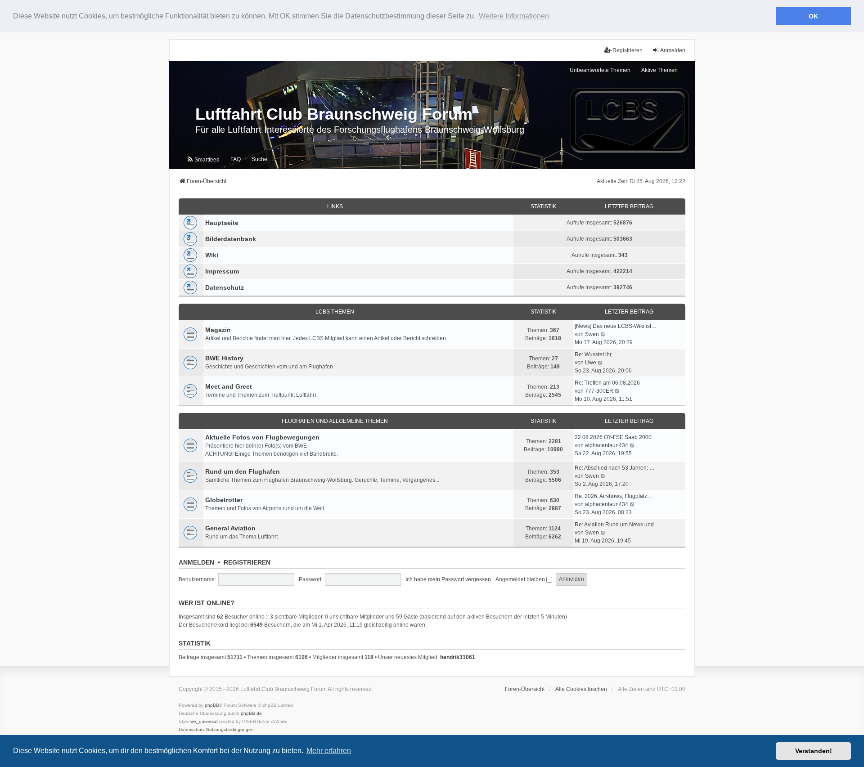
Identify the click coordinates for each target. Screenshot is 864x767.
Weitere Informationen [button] (514, 16)
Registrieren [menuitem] (627, 50)
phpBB (212, 705)
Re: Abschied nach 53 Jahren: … (615, 468)
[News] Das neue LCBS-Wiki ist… (616, 326)
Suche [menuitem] (259, 159)
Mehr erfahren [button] (328, 750)
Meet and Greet (228, 386)
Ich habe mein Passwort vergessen (448, 579)
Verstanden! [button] (813, 750)
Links (335, 206)
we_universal (203, 721)
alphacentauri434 (606, 445)
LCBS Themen (334, 312)
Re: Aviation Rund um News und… (617, 524)
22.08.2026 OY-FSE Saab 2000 (613, 437)
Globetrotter (224, 499)
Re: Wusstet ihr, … (597, 354)
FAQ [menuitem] (235, 159)
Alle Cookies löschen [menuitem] (581, 689)
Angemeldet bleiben (520, 579)
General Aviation (230, 528)
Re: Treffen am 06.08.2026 (607, 383)
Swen (592, 334)
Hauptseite (221, 222)
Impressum (222, 271)
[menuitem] (203, 159)
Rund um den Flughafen (242, 471)
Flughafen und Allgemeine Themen (335, 421)
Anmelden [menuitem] (672, 50)
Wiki (211, 255)
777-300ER (599, 391)
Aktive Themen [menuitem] (659, 70)
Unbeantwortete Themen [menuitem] (600, 70)
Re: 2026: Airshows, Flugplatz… (613, 496)
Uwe (590, 362)
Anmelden (196, 562)
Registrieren (247, 562)
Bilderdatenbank (230, 238)
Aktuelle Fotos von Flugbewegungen (262, 437)
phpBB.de (251, 713)
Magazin (218, 329)
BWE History (224, 358)
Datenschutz (224, 287)
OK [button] (813, 16)
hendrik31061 (457, 657)
